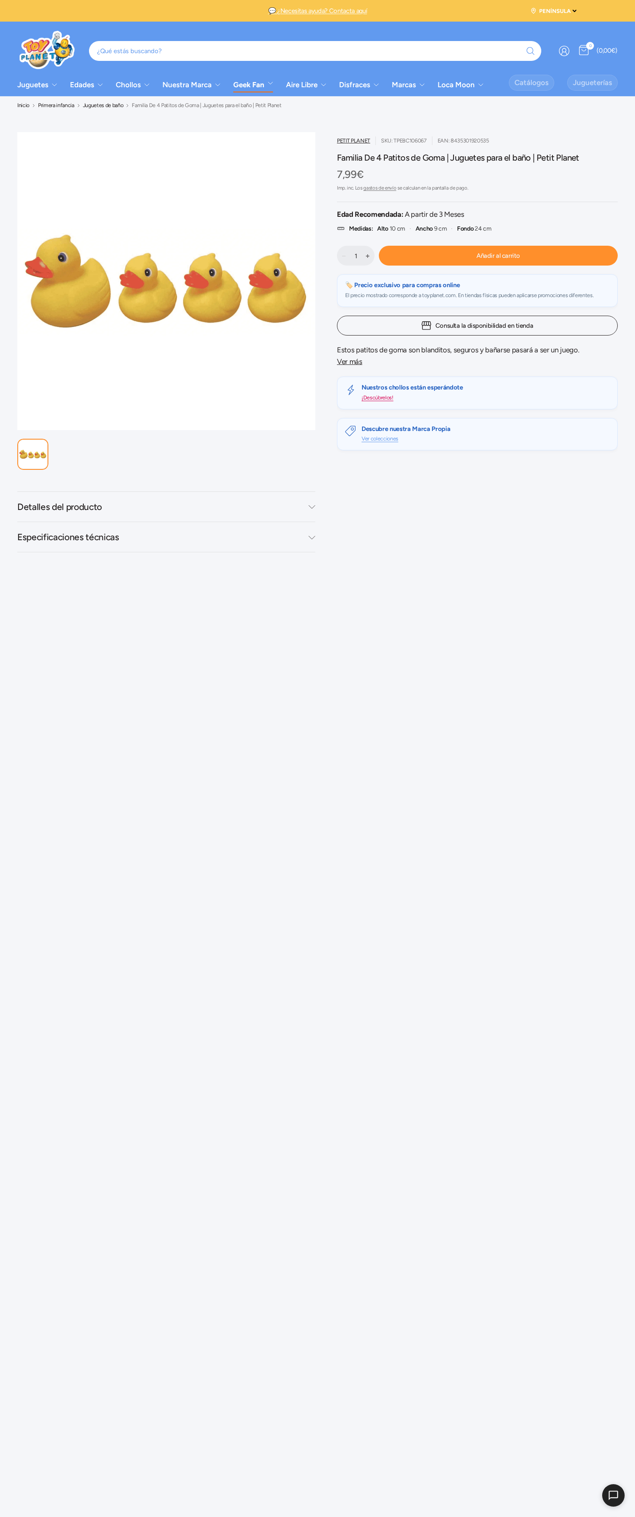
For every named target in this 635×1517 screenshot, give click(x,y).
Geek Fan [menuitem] (248, 84)
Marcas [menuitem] (404, 84)
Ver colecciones (380, 438)
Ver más (349, 361)
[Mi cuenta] (564, 51)
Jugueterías (592, 82)
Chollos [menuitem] (128, 84)
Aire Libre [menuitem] (302, 84)
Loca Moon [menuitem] (456, 84)
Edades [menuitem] (82, 84)
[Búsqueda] (530, 51)
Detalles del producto (59, 506)
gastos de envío (379, 188)
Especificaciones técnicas (68, 537)
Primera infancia (56, 105)
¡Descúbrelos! (378, 397)
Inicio (23, 105)
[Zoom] (293, 154)
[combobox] (315, 51)
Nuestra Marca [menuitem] (187, 84)
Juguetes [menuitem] (32, 84)
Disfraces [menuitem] (354, 84)
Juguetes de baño (103, 105)
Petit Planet (353, 140)
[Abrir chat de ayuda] (613, 1495)
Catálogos (531, 82)
